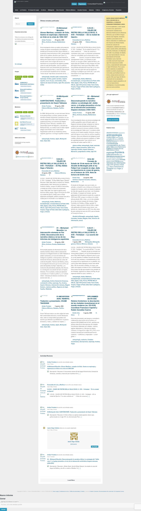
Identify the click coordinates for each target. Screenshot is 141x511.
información (114, 154)
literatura (110, 156)
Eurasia (54, 42)
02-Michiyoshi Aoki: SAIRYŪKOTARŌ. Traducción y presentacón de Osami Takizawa (54, 99)
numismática (58, 80)
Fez (60, 283)
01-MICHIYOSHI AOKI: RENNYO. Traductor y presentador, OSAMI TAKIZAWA (55, 299)
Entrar (74, 4)
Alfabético (18, 78)
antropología (45, 76)
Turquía (73, 87)
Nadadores (119, 158)
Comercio (114, 142)
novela (122, 159)
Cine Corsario (60, 10)
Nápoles (108, 161)
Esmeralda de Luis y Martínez (81, 40)
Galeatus (91, 10)
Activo (25, 76)
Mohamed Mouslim (25, 116)
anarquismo (121, 132)
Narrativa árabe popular (112, 159)
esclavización (63, 76)
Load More (71, 480)
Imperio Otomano (88, 149)
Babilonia (88, 78)
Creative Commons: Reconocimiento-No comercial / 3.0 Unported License (106, 491)
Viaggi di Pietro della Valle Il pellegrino (88, 87)
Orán (64, 80)
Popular (31, 76)
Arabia (83, 78)
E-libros (98, 10)
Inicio (16, 10)
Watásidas (49, 289)
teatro (107, 166)
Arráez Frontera (46, 40)
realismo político (51, 287)
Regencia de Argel (62, 287)
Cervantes (74, 218)
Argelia (96, 216)
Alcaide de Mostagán (79, 216)
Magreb (85, 218)
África (43, 42)
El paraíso (118, 10)
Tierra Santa (94, 85)
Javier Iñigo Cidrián (53, 428)
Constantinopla (75, 80)
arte (117, 139)
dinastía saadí (54, 76)
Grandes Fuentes (82, 10)
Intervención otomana (58, 285)
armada (121, 137)
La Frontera (23, 10)
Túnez (115, 168)
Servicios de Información (115, 163)
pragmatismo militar (84, 151)
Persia (85, 82)
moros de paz (50, 80)
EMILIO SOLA (114, 150)
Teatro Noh (47, 141)
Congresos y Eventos (108, 10)
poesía (121, 161)
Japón (57, 139)
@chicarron (73, 444)
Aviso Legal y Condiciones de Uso (61, 491)
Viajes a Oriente (75, 89)
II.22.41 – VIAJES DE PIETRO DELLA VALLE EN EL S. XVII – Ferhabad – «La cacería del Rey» (84, 232)
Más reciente (19, 76)
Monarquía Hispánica (111, 158)
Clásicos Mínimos (70, 10)
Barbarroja (116, 140)
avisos (120, 139)
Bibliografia (51, 10)
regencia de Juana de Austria (49, 82)
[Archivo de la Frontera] (21, 1)
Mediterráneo (61, 42)
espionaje (43, 78)
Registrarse (82, 4)
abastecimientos (112, 133)
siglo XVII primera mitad (83, 85)
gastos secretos (56, 78)
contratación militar (46, 283)
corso (116, 147)
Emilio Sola (76, 177)
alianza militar (77, 145)
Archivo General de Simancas (59, 281)
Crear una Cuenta (113, 120)
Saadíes (42, 289)
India (80, 82)
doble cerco (91, 147)
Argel (91, 145)
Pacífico (61, 108)
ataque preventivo (81, 147)
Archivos (43, 10)
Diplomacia (122, 147)
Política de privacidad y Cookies (77, 491)
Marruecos (74, 151)
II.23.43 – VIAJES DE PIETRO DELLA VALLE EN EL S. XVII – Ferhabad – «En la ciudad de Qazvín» (85, 32)
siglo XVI (61, 82)
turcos (81, 220)
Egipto (77, 82)
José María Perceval (25, 122)
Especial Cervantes (84, 179)
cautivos (121, 141)
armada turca (111, 139)
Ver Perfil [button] (94, 447)
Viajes (73, 343)
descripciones (84, 341)
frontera (49, 78)
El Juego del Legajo (33, 10)
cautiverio (84, 339)
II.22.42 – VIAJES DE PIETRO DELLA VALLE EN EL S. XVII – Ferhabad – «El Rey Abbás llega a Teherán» (53, 163)
